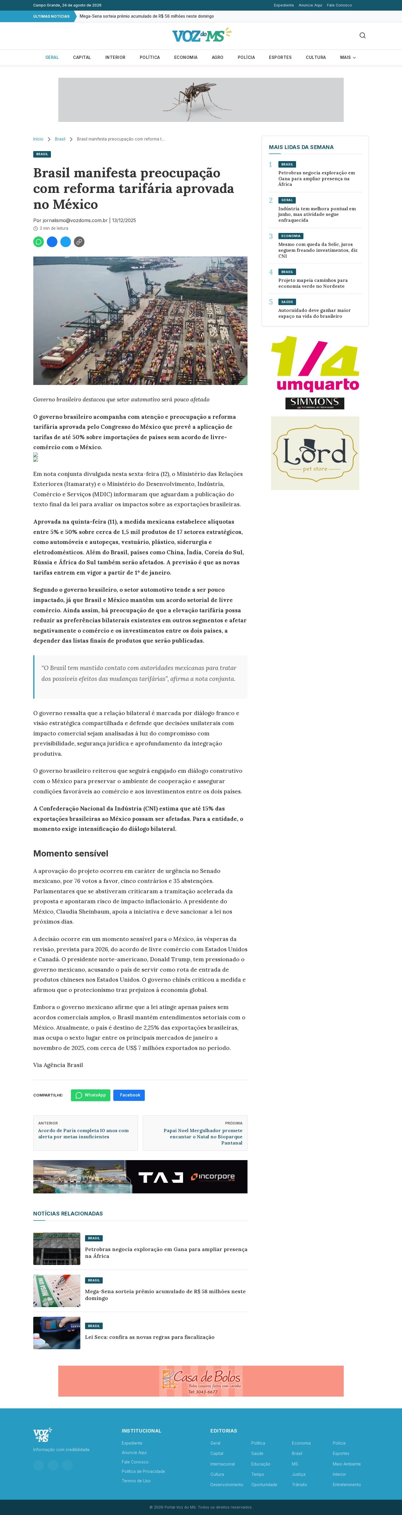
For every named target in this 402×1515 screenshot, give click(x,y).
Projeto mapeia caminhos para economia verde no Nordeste (313, 283)
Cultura (316, 57)
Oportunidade (264, 1484)
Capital (82, 57)
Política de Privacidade (143, 1471)
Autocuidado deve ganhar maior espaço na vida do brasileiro (314, 313)
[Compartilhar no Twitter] (65, 241)
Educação (260, 1464)
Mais (346, 57)
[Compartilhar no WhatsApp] (38, 241)
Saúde (257, 1453)
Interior (115, 57)
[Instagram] (38, 1465)
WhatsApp (95, 1095)
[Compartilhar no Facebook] (52, 241)
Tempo (257, 1474)
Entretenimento (347, 1484)
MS (295, 1464)
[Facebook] (53, 1465)
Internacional (222, 1464)
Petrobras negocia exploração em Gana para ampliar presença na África (166, 1252)
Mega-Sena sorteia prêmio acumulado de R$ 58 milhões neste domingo (147, 16)
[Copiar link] (79, 241)
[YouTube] (67, 1465)
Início (38, 139)
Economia (186, 57)
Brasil (60, 139)
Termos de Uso (136, 1480)
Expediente (284, 5)
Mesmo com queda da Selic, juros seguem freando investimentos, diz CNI (318, 250)
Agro (218, 57)
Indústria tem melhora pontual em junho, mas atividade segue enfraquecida (317, 214)
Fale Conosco (339, 5)
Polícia (246, 57)
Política (150, 57)
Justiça (298, 1474)
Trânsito (299, 1484)
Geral (52, 57)
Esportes (280, 57)
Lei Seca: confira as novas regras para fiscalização (150, 1337)
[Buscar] (362, 35)
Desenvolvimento (226, 1484)
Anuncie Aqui (310, 5)
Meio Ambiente (347, 1464)
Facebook (130, 1095)
